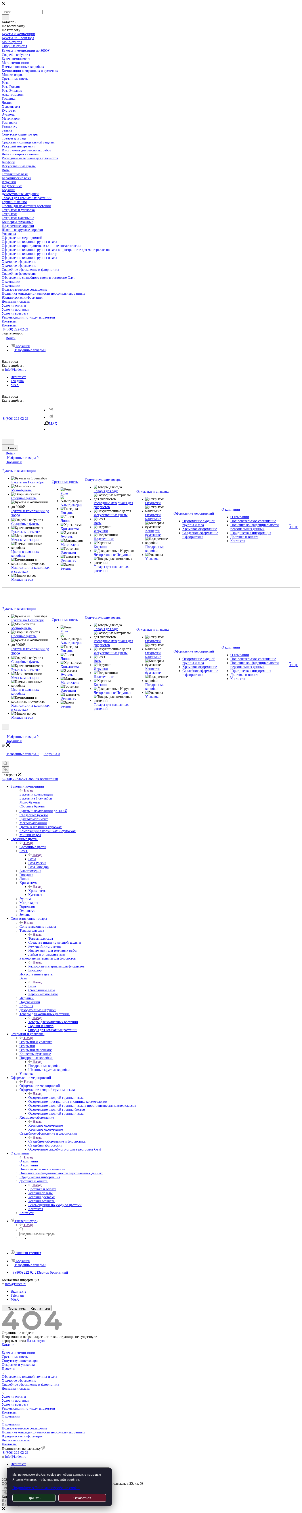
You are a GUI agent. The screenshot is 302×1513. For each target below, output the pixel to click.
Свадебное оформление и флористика (57, 1141)
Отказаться (82, 1498)
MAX (15, 385)
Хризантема (37, 891)
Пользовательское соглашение (24, 1428)
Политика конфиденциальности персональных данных (43, 1432)
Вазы (32, 986)
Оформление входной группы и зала (56, 1097)
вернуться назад (14, 1341)
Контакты (9, 1412)
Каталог (8, 1345)
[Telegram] (51, 416)
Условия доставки (15, 1400)
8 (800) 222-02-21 (16, 329)
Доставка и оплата (42, 1189)
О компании (28, 1161)
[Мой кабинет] (4, 732)
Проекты (8, 1368)
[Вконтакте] (51, 409)
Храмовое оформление (45, 1125)
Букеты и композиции (36, 794)
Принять (34, 1498)
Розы (32, 859)
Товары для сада (40, 938)
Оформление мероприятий (39, 1086)
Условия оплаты (14, 1396)
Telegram (17, 381)
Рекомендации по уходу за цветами (28, 1408)
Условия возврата (15, 1404)
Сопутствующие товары (37, 926)
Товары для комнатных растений (53, 1022)
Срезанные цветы (32, 847)
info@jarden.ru (15, 369)
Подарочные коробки (44, 1066)
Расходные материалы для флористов (56, 966)
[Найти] (5, 17)
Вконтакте (18, 377)
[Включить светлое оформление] (8, 442)
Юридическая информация (22, 1436)
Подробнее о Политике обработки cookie (46, 1488)
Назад (28, 790)
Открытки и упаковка (35, 1042)
